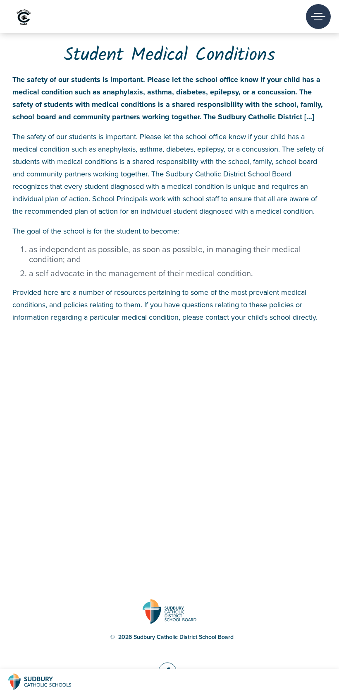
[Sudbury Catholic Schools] (47, 681)
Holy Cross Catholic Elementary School (38, 16)
